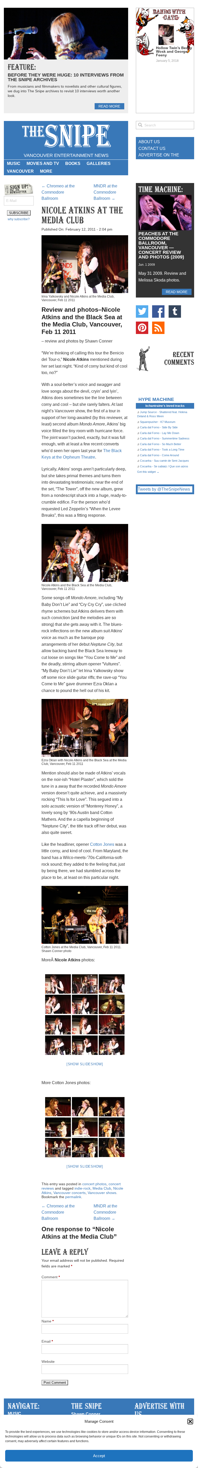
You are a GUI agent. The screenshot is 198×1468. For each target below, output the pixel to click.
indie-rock (82, 1188)
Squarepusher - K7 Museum (157, 421)
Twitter (142, 311)
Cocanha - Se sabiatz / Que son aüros (164, 466)
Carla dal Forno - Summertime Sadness (164, 438)
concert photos (94, 1184)
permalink (73, 1197)
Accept (99, 1456)
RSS (158, 328)
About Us (149, 142)
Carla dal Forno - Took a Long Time (162, 449)
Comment (51, 1277)
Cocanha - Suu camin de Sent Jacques (164, 460)
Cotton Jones (102, 844)
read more (109, 106)
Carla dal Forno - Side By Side (159, 427)
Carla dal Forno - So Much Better (160, 444)
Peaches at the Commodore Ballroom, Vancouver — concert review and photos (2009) (161, 245)
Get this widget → (148, 471)
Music (13, 163)
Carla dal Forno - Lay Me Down (159, 433)
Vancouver (20, 171)
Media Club (102, 1188)
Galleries (99, 163)
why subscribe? (19, 219)
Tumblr (175, 311)
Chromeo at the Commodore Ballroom (58, 192)
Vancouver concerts (69, 1193)
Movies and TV (43, 163)
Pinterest (142, 328)
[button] (190, 1421)
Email (47, 1341)
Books (72, 163)
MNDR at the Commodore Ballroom (105, 192)
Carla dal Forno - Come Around (159, 455)
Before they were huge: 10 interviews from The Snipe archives (66, 77)
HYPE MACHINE (156, 399)
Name (48, 1321)
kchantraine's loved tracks (165, 406)
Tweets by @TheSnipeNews (164, 489)
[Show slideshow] (85, 1064)
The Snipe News (66, 136)
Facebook (158, 311)
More (46, 171)
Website (48, 1361)
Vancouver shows (102, 1193)
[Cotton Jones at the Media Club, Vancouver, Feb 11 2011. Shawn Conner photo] (58, 1106)
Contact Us (152, 148)
